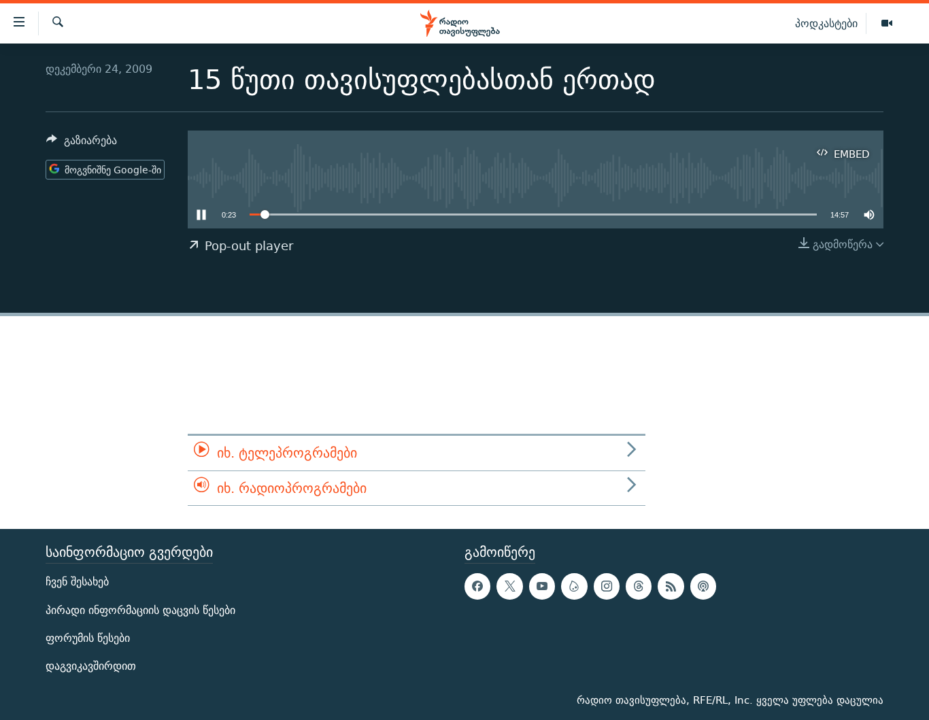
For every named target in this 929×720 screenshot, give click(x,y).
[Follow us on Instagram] (607, 586)
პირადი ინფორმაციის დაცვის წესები (140, 609)
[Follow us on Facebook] (477, 586)
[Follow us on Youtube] (542, 586)
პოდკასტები (826, 23)
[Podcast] (703, 586)
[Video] (886, 24)
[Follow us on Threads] (639, 586)
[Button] (81, 144)
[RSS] (670, 586)
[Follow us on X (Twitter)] (509, 586)
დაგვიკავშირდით (91, 665)
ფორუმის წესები (88, 638)
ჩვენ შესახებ (77, 581)
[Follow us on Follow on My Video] (574, 586)
